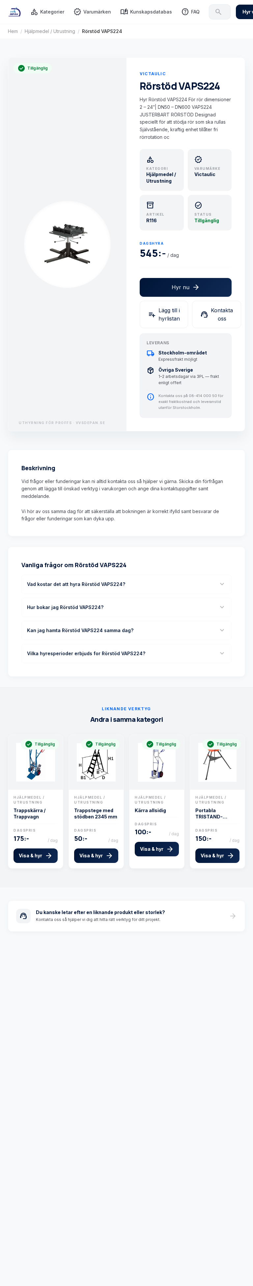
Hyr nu (186, 287)
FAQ (190, 11)
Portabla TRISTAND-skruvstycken (211, 814)
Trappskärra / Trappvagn (29, 813)
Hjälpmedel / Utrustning (50, 31)
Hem (13, 31)
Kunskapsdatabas (146, 11)
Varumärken (92, 11)
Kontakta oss (216, 314)
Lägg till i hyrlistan (164, 314)
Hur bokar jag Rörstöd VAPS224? (126, 607)
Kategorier (47, 11)
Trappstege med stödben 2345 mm (95, 813)
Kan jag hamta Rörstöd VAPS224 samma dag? (126, 630)
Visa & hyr (36, 855)
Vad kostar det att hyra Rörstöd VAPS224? (126, 584)
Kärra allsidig (150, 810)
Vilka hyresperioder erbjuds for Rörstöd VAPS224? (126, 653)
